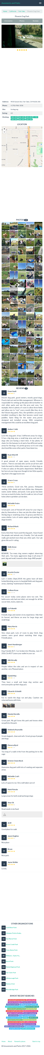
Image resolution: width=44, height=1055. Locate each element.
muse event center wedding (15, 1022)
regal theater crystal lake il (32, 1026)
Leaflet (40, 166)
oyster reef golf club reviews (14, 1011)
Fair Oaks (21, 11)
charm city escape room (29, 1002)
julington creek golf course (15, 1013)
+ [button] (4, 129)
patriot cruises (33, 1017)
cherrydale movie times (28, 1028)
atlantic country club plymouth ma (14, 1026)
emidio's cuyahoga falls (30, 1013)
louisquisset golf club (12, 1004)
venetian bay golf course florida (16, 1009)
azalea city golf (32, 1000)
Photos (21, 21)
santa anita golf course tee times (17, 1000)
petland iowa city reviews (30, 1011)
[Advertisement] (22, 76)
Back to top (36, 1041)
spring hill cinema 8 (15, 1028)
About (10, 1041)
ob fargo (25, 1017)
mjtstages (34, 1004)
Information (8, 21)
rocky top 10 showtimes (14, 1002)
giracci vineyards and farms (14, 1017)
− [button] (4, 132)
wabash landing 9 (31, 1009)
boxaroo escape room (14, 1024)
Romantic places (19, 1041)
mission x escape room (32, 1006)
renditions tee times (30, 1022)
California (12, 11)
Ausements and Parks (11, 3)
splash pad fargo (13, 1015)
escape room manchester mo (27, 1015)
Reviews (35, 21)
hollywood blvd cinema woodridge (15, 1006)
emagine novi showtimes (28, 1024)
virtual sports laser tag (30, 1019)
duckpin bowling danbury (15, 1019)
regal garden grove (25, 1004)
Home (5, 11)
